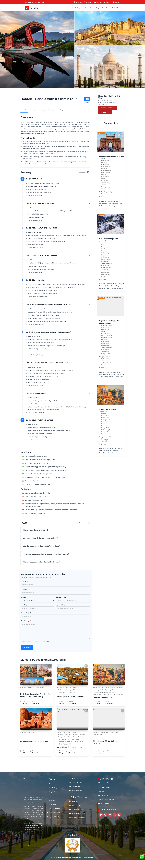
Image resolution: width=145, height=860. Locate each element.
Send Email (27, 647)
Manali (107, 274)
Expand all (82, 172)
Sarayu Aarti (105, 428)
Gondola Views (106, 249)
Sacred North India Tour (109, 409)
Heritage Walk (105, 420)
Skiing (60, 744)
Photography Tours (64, 739)
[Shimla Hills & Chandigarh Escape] (72, 719)
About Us (104, 8)
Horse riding (67, 737)
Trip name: (25, 577)
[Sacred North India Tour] (109, 674)
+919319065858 (39, 2)
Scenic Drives (76, 739)
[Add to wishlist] (49, 666)
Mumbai (103, 192)
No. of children (61, 605)
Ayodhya (104, 437)
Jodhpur (103, 363)
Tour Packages (76, 8)
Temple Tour (89, 8)
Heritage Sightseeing (64, 690)
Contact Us (115, 8)
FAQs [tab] (61, 110)
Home (67, 8)
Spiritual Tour (105, 432)
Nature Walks (105, 259)
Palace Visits (105, 343)
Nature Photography (79, 737)
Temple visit (105, 189)
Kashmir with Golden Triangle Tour (34, 741)
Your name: (25, 581)
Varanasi (104, 441)
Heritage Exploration (64, 734)
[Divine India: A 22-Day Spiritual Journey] (109, 719)
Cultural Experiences (107, 687)
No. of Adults (25, 605)
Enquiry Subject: (26, 613)
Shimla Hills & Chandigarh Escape (70, 747)
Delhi (102, 274)
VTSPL (34, 7)
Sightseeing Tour (106, 430)
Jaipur (107, 359)
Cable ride (31, 732)
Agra (102, 357)
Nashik (109, 192)
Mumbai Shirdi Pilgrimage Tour (111, 156)
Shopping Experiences (65, 741)
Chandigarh (105, 272)
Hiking (60, 737)
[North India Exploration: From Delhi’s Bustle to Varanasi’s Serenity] (36, 674)
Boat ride (104, 325)
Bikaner (107, 357)
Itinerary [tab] (34, 110)
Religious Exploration (101, 692)
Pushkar (109, 363)
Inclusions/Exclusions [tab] (48, 110)
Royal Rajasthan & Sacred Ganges (70, 697)
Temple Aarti (105, 183)
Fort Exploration (106, 337)
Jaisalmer (104, 361)
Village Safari (105, 354)
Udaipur (103, 365)
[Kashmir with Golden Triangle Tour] (36, 719)
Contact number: (62, 597)
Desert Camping (106, 335)
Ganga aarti (105, 418)
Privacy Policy (46, 641)
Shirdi (103, 194)
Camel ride (67, 687)
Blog (97, 8)
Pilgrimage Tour (106, 166)
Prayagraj (104, 439)
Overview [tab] (24, 110)
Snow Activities (106, 267)
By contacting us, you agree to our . (37, 641)
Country (24, 597)
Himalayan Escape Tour (108, 239)
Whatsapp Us (105, 112)
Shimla (103, 276)
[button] (82, 7)
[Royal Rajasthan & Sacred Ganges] (72, 674)
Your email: (25, 589)
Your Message (26, 621)
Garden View (75, 732)
